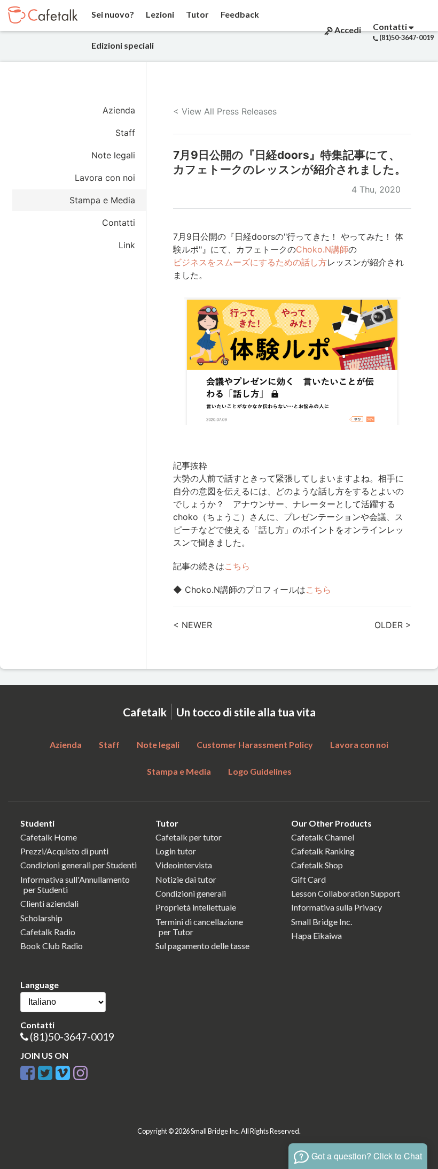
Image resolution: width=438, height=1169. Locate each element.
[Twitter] (45, 1071)
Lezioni (159, 14)
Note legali (113, 155)
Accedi (347, 30)
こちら (237, 566)
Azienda (119, 110)
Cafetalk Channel (322, 837)
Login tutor (175, 851)
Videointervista (183, 865)
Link (127, 245)
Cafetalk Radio (47, 932)
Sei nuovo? (112, 14)
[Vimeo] (63, 1071)
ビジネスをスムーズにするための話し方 (250, 262)
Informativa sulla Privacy (336, 907)
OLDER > (392, 625)
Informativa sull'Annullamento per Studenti (75, 884)
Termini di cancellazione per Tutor (199, 926)
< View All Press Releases (225, 111)
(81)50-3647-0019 (72, 1037)
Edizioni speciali (122, 45)
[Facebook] (27, 1071)
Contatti (118, 222)
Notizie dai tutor (185, 879)
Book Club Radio (51, 946)
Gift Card (308, 879)
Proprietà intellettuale (195, 907)
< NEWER (192, 625)
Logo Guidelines (260, 771)
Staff (125, 132)
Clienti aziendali (49, 903)
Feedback (239, 14)
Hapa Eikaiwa (316, 935)
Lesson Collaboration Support (345, 893)
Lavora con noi (105, 177)
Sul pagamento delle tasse (202, 946)
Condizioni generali (190, 893)
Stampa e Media (102, 200)
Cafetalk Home (48, 837)
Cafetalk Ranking (323, 851)
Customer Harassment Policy (255, 744)
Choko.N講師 (322, 249)
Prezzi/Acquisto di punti (64, 851)
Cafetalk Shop (317, 865)
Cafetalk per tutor (188, 837)
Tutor (196, 14)
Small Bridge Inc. (321, 921)
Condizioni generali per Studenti (78, 865)
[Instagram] (80, 1071)
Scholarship (41, 918)
